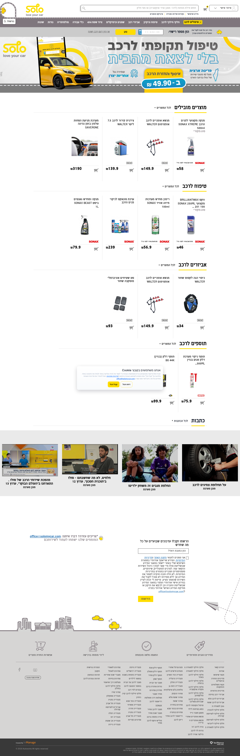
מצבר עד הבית (155, 683)
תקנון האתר (160, 557)
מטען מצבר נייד (196, 713)
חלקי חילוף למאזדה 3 (214, 727)
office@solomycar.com (171, 591)
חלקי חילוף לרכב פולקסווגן (195, 694)
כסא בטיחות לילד (195, 709)
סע (125, 32)
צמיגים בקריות (134, 720)
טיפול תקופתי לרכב (194, 705)
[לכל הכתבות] (173, 419)
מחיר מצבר (157, 694)
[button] (9, 21)
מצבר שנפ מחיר (155, 713)
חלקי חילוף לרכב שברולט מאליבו (195, 700)
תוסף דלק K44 (155, 668)
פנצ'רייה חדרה (134, 709)
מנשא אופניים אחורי (194, 717)
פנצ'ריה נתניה (114, 700)
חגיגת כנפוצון (94, 675)
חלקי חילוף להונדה (215, 710)
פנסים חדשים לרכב (174, 671)
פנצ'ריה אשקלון (113, 696)
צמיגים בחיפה (114, 679)
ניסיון (138, 697)
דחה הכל (126, 384)
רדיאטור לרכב (156, 701)
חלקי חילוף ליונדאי (215, 724)
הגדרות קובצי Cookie (33, 678)
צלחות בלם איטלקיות (173, 690)
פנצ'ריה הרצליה (176, 679)
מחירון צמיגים (156, 690)
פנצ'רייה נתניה (134, 712)
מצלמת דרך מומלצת (153, 698)
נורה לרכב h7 (197, 727)
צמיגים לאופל (114, 671)
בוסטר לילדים (135, 679)
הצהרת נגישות (93, 667)
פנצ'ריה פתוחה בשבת (131, 675)
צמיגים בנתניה (176, 712)
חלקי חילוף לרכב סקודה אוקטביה (195, 688)
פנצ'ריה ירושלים (134, 671)
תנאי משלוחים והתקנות (217, 686)
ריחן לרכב (178, 720)
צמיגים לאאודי (114, 667)
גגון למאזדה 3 (218, 706)
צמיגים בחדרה (176, 705)
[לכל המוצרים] (156, 106)
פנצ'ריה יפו (115, 717)
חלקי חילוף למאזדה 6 (193, 667)
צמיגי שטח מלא (176, 697)
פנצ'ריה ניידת (114, 725)
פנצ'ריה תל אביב (113, 703)
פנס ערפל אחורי (175, 667)
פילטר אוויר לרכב (195, 734)
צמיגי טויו (116, 692)
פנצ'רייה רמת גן (176, 686)
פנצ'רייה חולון (176, 682)
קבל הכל (113, 384)
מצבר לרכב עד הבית (132, 682)
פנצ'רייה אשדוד (134, 705)
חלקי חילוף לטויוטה (215, 720)
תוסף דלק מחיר (155, 675)
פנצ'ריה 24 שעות (112, 721)
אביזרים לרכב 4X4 (216, 699)
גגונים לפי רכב (134, 690)
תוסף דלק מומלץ (154, 672)
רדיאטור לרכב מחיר (174, 716)
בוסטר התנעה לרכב (132, 686)
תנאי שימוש (218, 675)
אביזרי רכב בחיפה (216, 695)
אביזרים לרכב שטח (215, 702)
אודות (221, 671)
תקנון (97, 671)
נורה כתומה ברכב (154, 717)
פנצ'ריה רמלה (114, 713)
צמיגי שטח (178, 701)
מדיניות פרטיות (217, 691)
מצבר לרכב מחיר (155, 709)
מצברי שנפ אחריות (112, 675)
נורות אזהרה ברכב (154, 687)
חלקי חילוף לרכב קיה (131, 694)
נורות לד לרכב (197, 731)
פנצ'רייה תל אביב (133, 716)
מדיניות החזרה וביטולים (217, 680)
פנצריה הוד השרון (175, 675)
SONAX (159, 706)
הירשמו (145, 599)
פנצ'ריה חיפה (135, 667)
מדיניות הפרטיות (112, 376)
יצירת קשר (219, 667)
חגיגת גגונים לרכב (91, 679)
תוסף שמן (157, 679)
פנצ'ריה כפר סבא (133, 701)
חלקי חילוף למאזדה (194, 671)
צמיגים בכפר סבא (175, 709)
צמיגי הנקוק (177, 694)
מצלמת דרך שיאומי (112, 682)
